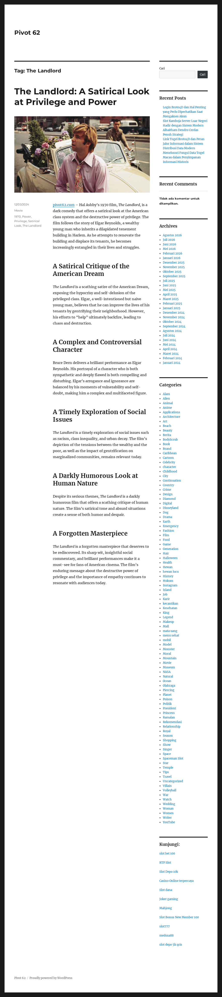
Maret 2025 (171, 299)
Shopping (169, 740)
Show (167, 745)
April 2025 (170, 294)
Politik (167, 704)
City (165, 476)
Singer (167, 749)
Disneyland (170, 508)
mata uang (170, 631)
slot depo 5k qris (170, 944)
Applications (171, 412)
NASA (167, 672)
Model (167, 644)
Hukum (168, 581)
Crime (167, 490)
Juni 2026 (169, 244)
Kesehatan (170, 608)
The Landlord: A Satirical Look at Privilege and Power (81, 96)
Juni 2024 (169, 340)
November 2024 (174, 317)
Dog (165, 512)
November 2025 (174, 267)
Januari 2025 (171, 308)
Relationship (171, 726)
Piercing (168, 690)
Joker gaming (168, 899)
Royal (166, 731)
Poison (167, 699)
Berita (167, 435)
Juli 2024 (169, 335)
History (168, 576)
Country (168, 485)
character (169, 467)
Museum (169, 667)
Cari (162, 68)
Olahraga (169, 685)
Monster (169, 649)
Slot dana (165, 890)
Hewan (168, 567)
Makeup (168, 622)
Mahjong (165, 908)
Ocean (167, 681)
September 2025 (174, 276)
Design (168, 494)
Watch (167, 799)
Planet (167, 695)
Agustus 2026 (172, 235)
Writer (167, 818)
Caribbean (170, 453)
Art (165, 421)
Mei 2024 (169, 344)
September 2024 (174, 326)
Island (167, 590)
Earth (166, 521)
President (169, 708)
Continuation (172, 480)
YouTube (169, 822)
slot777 (164, 926)
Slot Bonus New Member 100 (179, 917)
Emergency (170, 526)
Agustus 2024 (172, 331)
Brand (167, 449)
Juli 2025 (169, 281)
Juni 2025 (169, 285)
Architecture (171, 417)
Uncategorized (173, 781)
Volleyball (169, 790)
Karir (166, 599)
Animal (168, 403)
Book (166, 444)
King (166, 613)
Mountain (169, 658)
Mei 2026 (169, 249)
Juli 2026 (169, 240)
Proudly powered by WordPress (50, 978)
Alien (166, 398)
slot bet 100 (167, 853)
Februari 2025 (172, 303)
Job (165, 594)
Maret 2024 (171, 354)
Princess (169, 713)
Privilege (20, 221)
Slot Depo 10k (168, 872)
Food (166, 540)
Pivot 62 (27, 32)
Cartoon (168, 458)
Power (26, 216)
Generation (170, 549)
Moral (167, 654)
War (165, 795)
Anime (167, 408)
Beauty (167, 430)
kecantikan (170, 603)
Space (167, 754)
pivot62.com (64, 205)
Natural (168, 676)
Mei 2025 (169, 290)
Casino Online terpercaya (176, 881)
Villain (167, 786)
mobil (167, 640)
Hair (166, 553)
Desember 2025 (173, 262)
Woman (168, 808)
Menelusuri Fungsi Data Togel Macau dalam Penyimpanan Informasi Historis (183, 157)
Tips (166, 772)
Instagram (170, 585)
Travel (167, 777)
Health (167, 562)
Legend (168, 617)
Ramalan (169, 717)
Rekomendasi (172, 722)
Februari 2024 (172, 358)
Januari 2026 (172, 258)
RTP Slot (165, 862)
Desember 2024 (173, 313)
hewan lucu (171, 572)
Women (168, 813)
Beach (167, 426)
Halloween (170, 558)
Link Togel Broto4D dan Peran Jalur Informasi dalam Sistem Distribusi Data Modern (183, 143)
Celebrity (169, 462)
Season (168, 736)
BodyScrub (170, 439)
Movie (18, 210)
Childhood (170, 471)
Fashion (168, 531)
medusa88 (166, 935)
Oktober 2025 (172, 272)
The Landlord (32, 225)
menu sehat (171, 635)
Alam (166, 394)
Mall (166, 626)
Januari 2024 (171, 363)
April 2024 (170, 349)
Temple (168, 767)
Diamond (169, 499)
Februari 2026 (172, 253)
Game (167, 544)
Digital (167, 503)
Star (165, 763)
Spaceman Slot (173, 758)
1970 (17, 216)
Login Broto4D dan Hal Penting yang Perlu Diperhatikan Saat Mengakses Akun (184, 111)
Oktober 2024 (172, 322)
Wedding (169, 804)
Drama (167, 517)
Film (166, 535)
